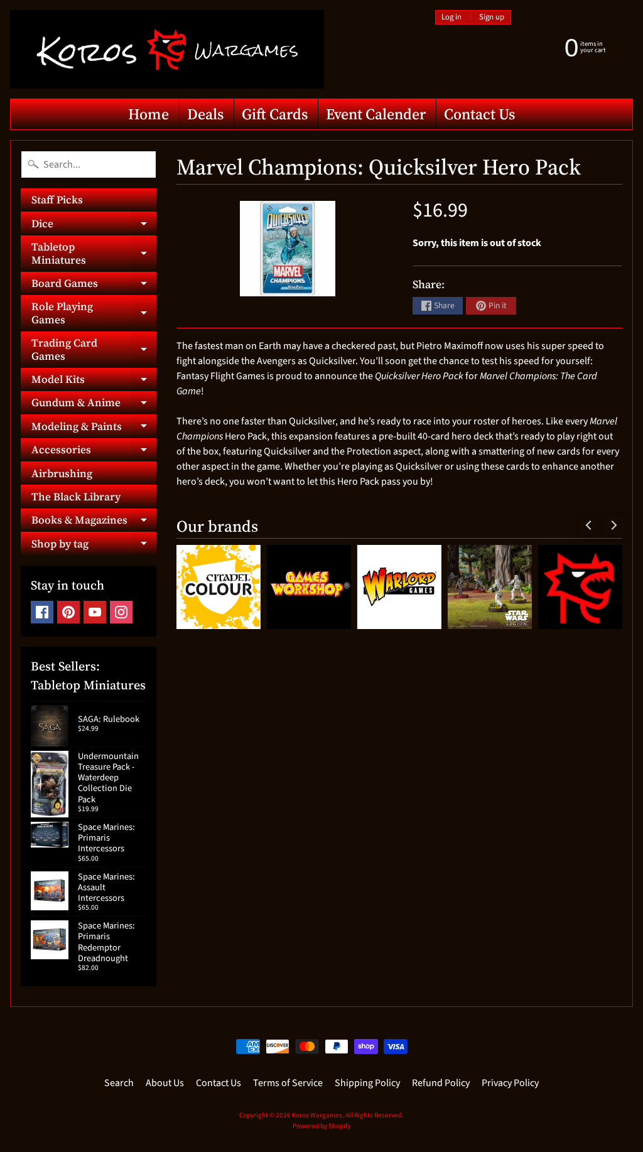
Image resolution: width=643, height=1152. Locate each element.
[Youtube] (95, 612)
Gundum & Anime (93, 404)
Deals (205, 114)
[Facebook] (42, 612)
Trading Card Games (93, 349)
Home (148, 114)
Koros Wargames (317, 1115)
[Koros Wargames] (167, 49)
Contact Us (479, 114)
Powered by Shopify (321, 1126)
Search (119, 1083)
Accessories (93, 451)
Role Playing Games (93, 313)
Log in (451, 17)
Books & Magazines (93, 522)
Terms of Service (288, 1083)
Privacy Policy (510, 1083)
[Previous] (589, 524)
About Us (165, 1083)
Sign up (491, 17)
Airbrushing (61, 473)
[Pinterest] (68, 612)
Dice (93, 225)
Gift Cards (275, 114)
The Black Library (76, 496)
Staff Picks (57, 199)
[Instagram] (121, 612)
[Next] (612, 524)
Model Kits (93, 381)
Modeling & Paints (93, 428)
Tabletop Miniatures (93, 253)
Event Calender (376, 114)
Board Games (93, 285)
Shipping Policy (367, 1083)
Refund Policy (441, 1083)
